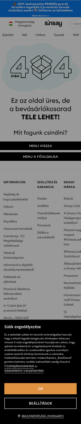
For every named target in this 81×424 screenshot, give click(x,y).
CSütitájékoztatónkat (19, 366)
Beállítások (40, 403)
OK (40, 388)
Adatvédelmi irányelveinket (24, 370)
